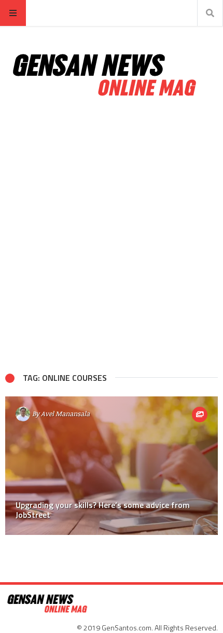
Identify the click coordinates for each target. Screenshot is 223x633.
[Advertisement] (111, 235)
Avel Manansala (65, 413)
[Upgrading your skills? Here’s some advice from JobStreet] (111, 465)
